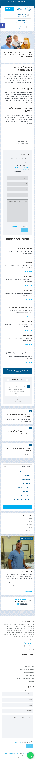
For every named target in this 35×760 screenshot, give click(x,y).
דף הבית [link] (29, 4)
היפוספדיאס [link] (28, 262)
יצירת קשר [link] (6, 4)
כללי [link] (30, 411)
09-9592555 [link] (24, 169)
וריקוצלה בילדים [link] (27, 335)
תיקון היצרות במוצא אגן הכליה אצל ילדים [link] (20, 307)
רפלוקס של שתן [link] (27, 276)
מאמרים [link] (19, 4)
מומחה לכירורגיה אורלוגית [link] (26, 538)
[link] (2, 25)
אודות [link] (23, 4)
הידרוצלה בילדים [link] (27, 321)
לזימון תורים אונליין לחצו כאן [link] (22, 167)
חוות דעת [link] (13, 4)
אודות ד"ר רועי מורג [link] (17, 507)
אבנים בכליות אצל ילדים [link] (25, 248)
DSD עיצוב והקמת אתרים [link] (11, 753)
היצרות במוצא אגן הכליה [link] (23, 487)
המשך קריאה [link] (28, 316)
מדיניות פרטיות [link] (27, 753)
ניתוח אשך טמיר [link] (27, 290)
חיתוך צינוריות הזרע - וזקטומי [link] (24, 350)
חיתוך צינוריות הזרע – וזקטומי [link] (22, 499)
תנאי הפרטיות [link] (13, 226)
